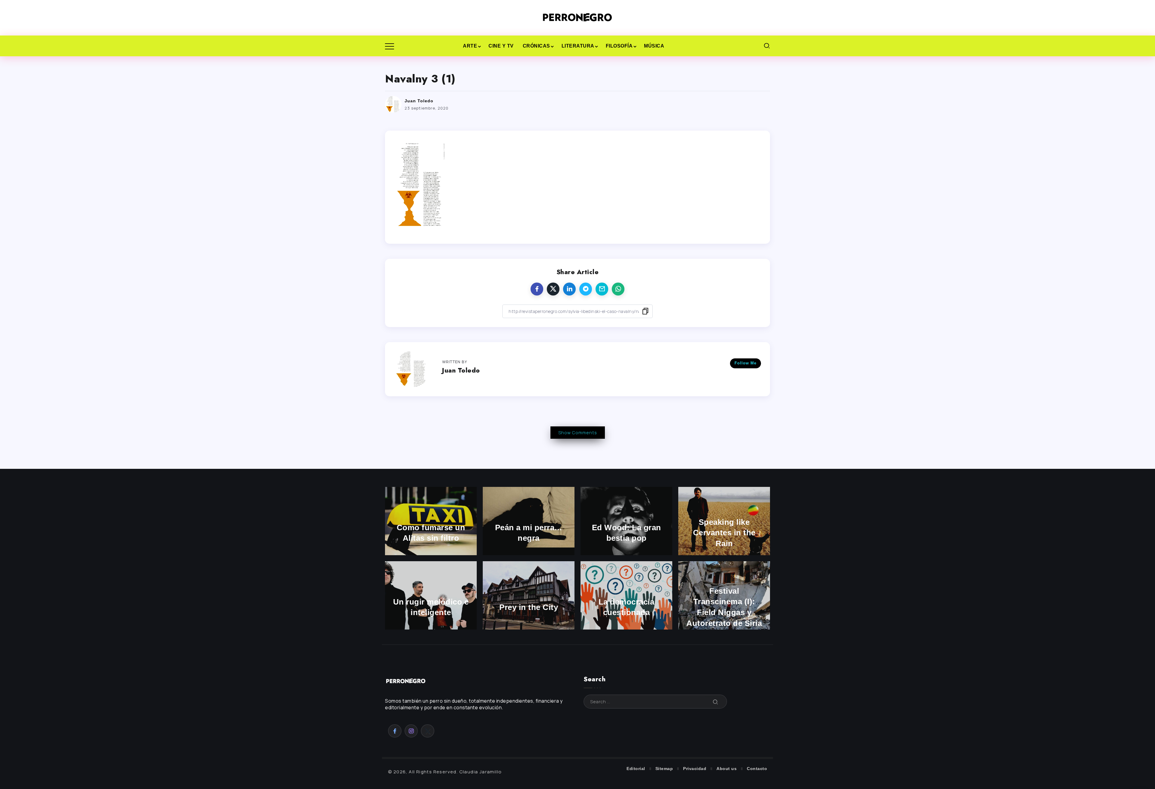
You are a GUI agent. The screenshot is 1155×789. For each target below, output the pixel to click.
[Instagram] (411, 731)
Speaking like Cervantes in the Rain (724, 533)
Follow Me (745, 363)
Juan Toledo (419, 100)
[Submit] (715, 701)
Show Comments (577, 432)
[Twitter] (427, 731)
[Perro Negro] (577, 17)
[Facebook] (395, 731)
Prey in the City (528, 607)
